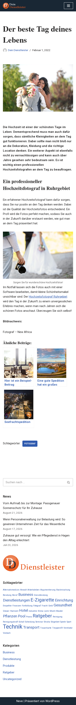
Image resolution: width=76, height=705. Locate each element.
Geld (50, 605)
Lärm (46, 611)
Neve (19, 701)
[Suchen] (68, 482)
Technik (12, 626)
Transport (31, 627)
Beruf (15, 595)
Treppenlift (57, 628)
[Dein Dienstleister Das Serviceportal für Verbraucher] (14, 6)
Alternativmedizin (11, 590)
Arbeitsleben (33, 590)
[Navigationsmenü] (68, 5)
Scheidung (30, 622)
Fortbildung (27, 605)
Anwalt (23, 590)
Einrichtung (64, 600)
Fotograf (29, 443)
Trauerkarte (45, 628)
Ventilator (68, 628)
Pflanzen (10, 616)
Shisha (47, 622)
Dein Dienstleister (18, 50)
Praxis (29, 616)
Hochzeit (14, 611)
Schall (21, 622)
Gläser (6, 611)
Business (25, 594)
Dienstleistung (41, 595)
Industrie (33, 611)
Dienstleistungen (16, 600)
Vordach (7, 633)
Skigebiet (55, 622)
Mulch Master (56, 611)
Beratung (7, 595)
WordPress (52, 701)
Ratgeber (42, 616)
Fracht (45, 605)
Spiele (63, 622)
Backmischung (63, 590)
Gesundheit (63, 605)
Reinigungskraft (10, 622)
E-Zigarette (42, 600)
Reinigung (57, 616)
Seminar (39, 622)
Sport (69, 622)
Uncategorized (12, 679)
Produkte (8, 665)
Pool (21, 616)
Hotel (23, 610)
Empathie (7, 605)
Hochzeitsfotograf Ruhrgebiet (48, 296)
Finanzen (16, 605)
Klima (40, 611)
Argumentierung (48, 590)
